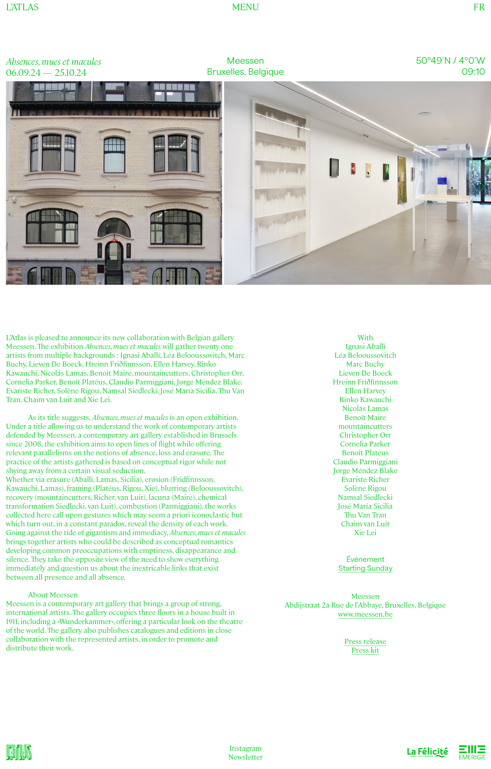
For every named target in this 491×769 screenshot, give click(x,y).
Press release (365, 641)
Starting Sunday (365, 568)
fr (479, 6)
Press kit (365, 649)
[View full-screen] (477, 92)
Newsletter (245, 756)
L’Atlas (22, 6)
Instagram (245, 748)
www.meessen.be (365, 613)
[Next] (482, 186)
